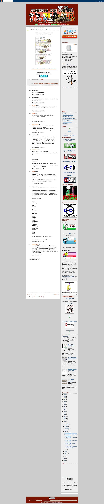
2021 (65, 399)
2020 (65, 401)
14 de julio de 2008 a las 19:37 (38, 132)
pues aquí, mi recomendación (70, 135)
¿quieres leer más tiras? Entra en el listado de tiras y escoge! (43, 68)
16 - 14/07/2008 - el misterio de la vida (39, 29)
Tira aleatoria (70, 36)
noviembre (67, 424)
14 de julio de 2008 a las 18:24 (38, 121)
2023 (65, 396)
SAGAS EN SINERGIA (68, 120)
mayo (66, 451)
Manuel (33, 113)
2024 (65, 394)
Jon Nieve (34, 105)
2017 (65, 406)
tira (57, 84)
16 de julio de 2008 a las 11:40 (38, 241)
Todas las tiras (65, 336)
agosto (66, 429)
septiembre (67, 428)
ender (49, 83)
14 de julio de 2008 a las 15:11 (38, 94)
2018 (65, 404)
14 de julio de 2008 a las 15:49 (38, 102)
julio (66, 431)
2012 (65, 414)
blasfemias (36, 83)
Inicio (44, 294)
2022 (65, 397)
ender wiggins (39, 500)
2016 (65, 408)
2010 (65, 418)
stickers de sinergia (71, 64)
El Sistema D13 (70, 303)
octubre (66, 426)
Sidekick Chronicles (70, 330)
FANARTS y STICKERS (68, 115)
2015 (65, 409)
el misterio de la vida (43, 83)
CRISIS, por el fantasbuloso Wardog (69, 321)
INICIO (64, 113)
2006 (65, 460)
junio (66, 449)
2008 (65, 421)
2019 (65, 403)
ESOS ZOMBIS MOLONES (69, 118)
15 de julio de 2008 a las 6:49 (38, 168)
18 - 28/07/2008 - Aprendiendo (70, 433)
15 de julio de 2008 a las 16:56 (38, 183)
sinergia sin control (52, 84)
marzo (66, 453)
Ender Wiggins (35, 124)
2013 (65, 413)
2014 (65, 411)
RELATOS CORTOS (67, 122)
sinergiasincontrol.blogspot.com (56, 502)
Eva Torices (34, 134)
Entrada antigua (56, 294)
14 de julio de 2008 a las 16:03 (38, 110)
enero (66, 456)
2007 (65, 458)
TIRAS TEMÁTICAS (67, 116)
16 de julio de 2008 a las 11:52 (38, 254)
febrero (66, 455)
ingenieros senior (54, 83)
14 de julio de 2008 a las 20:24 (38, 147)
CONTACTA (65, 123)
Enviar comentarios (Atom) (38, 296)
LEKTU (69, 131)
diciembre (67, 423)
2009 (65, 419)
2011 (65, 416)
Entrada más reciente (31, 294)
